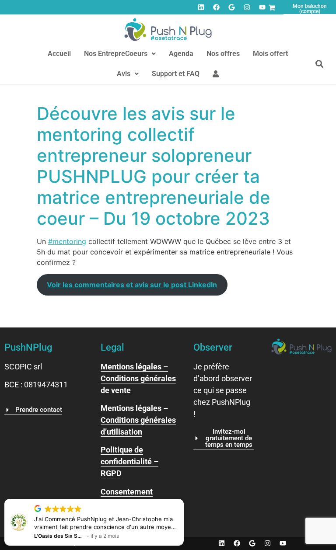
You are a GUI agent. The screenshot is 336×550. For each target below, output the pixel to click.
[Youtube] (262, 7)
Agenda (181, 53)
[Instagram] (246, 7)
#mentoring (67, 241)
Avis (123, 74)
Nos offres (223, 53)
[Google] (231, 7)
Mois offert (270, 53)
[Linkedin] (200, 7)
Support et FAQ (176, 74)
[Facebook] (216, 7)
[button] (119, 54)
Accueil (59, 53)
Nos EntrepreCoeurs (115, 53)
